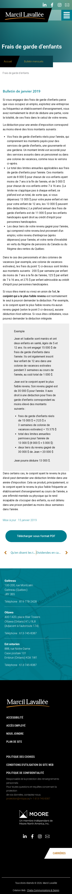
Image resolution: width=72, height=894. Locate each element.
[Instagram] (59, 5)
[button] (66, 15)
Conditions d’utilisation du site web (29, 764)
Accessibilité (14, 717)
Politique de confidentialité (25, 773)
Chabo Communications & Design (43, 890)
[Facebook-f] (52, 5)
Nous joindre (15, 733)
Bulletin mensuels (33, 61)
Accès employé (16, 725)
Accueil (8, 61)
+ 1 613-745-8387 (40, 798)
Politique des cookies (20, 756)
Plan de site (14, 741)
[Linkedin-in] (44, 5)
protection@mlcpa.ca (17, 798)
